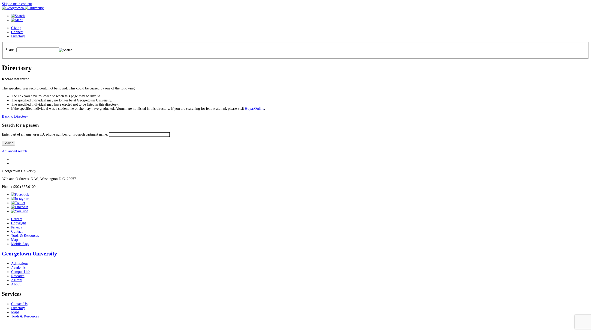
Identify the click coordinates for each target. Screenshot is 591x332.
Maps (15, 240)
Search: (11, 50)
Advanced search (14, 151)
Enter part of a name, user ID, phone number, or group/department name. (55, 134)
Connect (17, 32)
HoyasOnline (254, 108)
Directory (18, 36)
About (15, 284)
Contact (16, 231)
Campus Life (20, 272)
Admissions (19, 263)
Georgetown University (29, 254)
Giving (16, 28)
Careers (16, 219)
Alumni (16, 280)
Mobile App (20, 244)
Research (17, 276)
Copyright (18, 223)
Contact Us (19, 304)
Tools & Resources (25, 235)
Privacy (16, 227)
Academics (19, 268)
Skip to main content (17, 4)
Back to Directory (15, 116)
